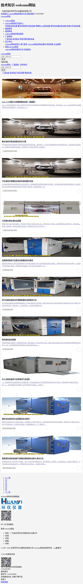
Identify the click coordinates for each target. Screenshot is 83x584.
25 (6, 482)
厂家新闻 (8, 36)
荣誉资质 (49, 44)
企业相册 (57, 44)
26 (6, 484)
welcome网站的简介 (12, 44)
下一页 (7, 492)
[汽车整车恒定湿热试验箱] (41, 217)
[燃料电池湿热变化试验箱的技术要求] (41, 415)
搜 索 (3, 59)
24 (6, 480)
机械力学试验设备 (73, 26)
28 (6, 486)
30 (6, 490)
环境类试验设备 (11, 26)
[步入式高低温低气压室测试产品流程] (41, 375)
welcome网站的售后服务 (14, 34)
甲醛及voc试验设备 (42, 26)
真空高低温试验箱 (7, 270)
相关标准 (30, 39)
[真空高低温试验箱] (41, 335)
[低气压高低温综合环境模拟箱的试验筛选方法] (41, 296)
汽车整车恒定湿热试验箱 (9, 151)
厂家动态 (8, 39)
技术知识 (16, 39)
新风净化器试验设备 (58, 26)
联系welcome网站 (11, 47)
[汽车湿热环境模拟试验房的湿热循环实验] (41, 177)
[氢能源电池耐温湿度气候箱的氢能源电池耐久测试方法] (41, 454)
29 (6, 488)
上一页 (7, 478)
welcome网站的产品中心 (14, 23)
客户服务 (23, 44)
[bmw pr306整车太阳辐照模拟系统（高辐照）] (41, 98)
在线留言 (27, 49)
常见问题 (23, 39)
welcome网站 (5, 16)
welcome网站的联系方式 (14, 49)
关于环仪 (8, 42)
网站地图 (4, 582)
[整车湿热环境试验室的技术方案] (41, 137)
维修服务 (8, 28)
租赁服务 (8, 31)
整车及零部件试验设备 (26, 26)
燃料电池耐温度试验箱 (8, 428)
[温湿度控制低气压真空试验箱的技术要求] (41, 256)
